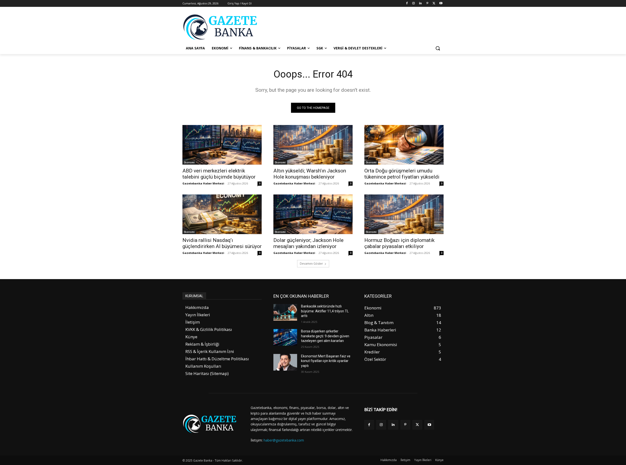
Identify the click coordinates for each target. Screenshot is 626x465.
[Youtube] (441, 3)
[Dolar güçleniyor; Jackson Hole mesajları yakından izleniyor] (313, 214)
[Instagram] (413, 3)
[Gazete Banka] (221, 27)
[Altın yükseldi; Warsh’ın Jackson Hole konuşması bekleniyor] (313, 145)
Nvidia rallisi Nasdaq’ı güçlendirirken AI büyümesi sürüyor (222, 243)
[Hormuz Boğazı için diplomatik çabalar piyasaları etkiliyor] (404, 214)
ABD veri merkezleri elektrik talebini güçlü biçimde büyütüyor (219, 174)
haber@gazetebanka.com (284, 440)
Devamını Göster (311, 263)
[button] (438, 48)
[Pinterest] (427, 3)
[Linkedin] (420, 3)
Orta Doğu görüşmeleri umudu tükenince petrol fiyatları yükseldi (401, 174)
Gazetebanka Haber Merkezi (203, 183)
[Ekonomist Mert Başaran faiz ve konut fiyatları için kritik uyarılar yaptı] (285, 362)
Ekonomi (189, 162)
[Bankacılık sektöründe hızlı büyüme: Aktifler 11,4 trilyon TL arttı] (285, 312)
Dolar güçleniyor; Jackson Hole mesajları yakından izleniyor (308, 243)
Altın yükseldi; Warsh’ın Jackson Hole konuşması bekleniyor (309, 174)
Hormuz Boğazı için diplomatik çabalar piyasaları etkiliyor (399, 243)
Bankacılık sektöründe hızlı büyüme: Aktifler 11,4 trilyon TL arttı (325, 311)
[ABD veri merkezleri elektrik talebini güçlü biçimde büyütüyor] (222, 145)
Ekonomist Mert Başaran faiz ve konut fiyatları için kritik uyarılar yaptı (325, 361)
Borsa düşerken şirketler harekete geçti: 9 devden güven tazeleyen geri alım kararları (325, 336)
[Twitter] (434, 3)
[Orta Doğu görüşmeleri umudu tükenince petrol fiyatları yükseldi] (404, 145)
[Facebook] (407, 3)
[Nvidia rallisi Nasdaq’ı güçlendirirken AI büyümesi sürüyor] (222, 214)
